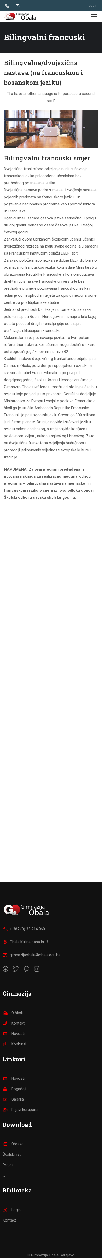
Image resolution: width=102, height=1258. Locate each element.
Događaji (18, 1088)
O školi (17, 1012)
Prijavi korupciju (24, 1109)
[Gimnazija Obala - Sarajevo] (21, 16)
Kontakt (18, 1023)
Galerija (17, 1099)
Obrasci (17, 1144)
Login (93, 5)
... (4, 1175)
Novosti (18, 1033)
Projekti (9, 1164)
